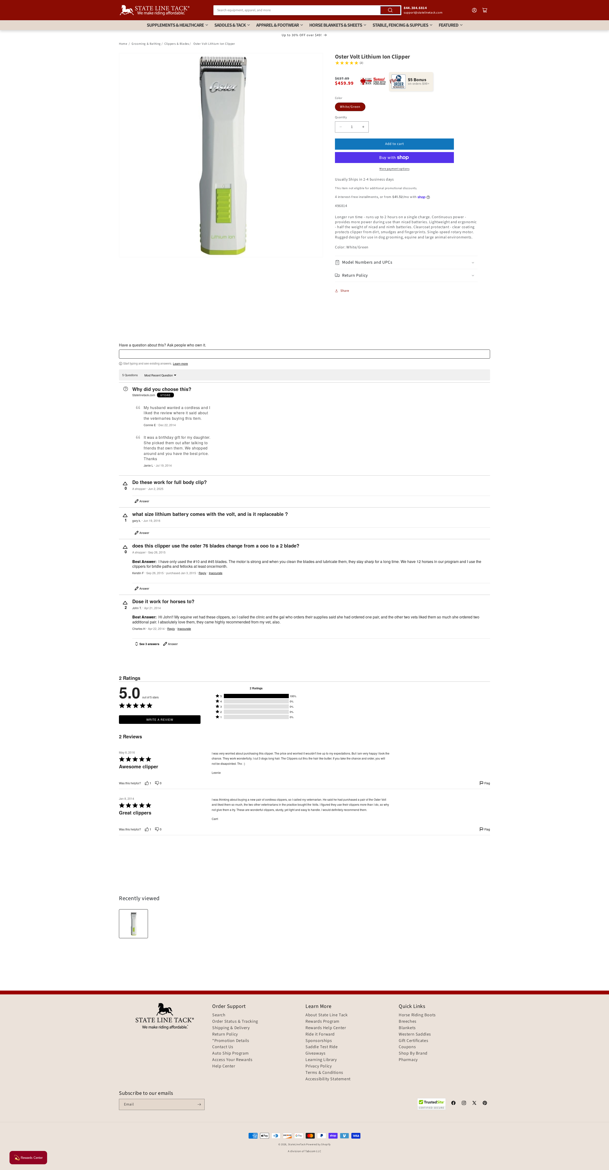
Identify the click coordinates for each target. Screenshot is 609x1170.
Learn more (180, 363)
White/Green (350, 106)
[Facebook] (453, 1104)
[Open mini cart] (485, 10)
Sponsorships (318, 1041)
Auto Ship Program (230, 1053)
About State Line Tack (326, 1015)
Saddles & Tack (230, 25)
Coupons (407, 1047)
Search (219, 1015)
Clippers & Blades (176, 44)
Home (123, 44)
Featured (448, 25)
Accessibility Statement (328, 1079)
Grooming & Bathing (146, 44)
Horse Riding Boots (417, 1015)
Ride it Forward (320, 1034)
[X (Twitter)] (474, 1104)
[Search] (390, 10)
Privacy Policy (318, 1066)
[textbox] (304, 354)
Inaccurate (215, 573)
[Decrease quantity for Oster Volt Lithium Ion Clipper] (340, 127)
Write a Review (159, 719)
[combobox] (307, 10)
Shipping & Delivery (231, 1028)
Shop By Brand (413, 1053)
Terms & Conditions (324, 1073)
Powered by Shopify (318, 1144)
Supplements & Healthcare (175, 25)
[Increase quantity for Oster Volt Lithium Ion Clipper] (363, 127)
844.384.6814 (415, 7)
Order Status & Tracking (235, 1021)
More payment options (394, 169)
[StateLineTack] (154, 10)
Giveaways (315, 1053)
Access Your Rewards (232, 1060)
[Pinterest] (485, 1104)
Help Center (223, 1066)
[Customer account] (474, 10)
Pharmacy (408, 1060)
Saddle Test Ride (321, 1047)
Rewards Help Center (325, 1028)
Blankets (407, 1028)
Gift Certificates (413, 1041)
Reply (202, 573)
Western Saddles (415, 1034)
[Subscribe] (199, 1104)
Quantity (341, 117)
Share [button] (344, 290)
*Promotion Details (230, 1041)
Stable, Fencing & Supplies (400, 25)
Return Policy (225, 1034)
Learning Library (321, 1060)
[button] (406, 262)
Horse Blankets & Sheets (335, 25)
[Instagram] (464, 1104)
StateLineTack (297, 1144)
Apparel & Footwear (277, 25)
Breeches (408, 1021)
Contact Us (222, 1047)
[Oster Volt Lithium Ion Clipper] (133, 924)
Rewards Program (322, 1021)
